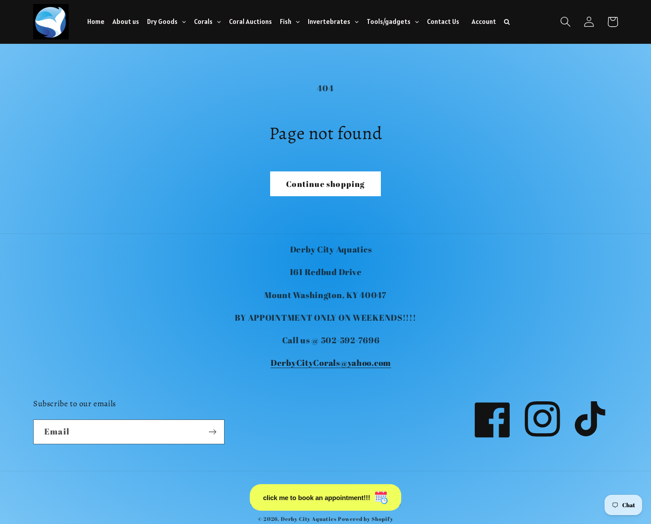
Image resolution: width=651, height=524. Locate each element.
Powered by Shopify (365, 518)
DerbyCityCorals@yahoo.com (331, 363)
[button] (565, 22)
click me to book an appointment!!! (316, 497)
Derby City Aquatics (309, 518)
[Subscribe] (212, 431)
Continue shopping (325, 184)
